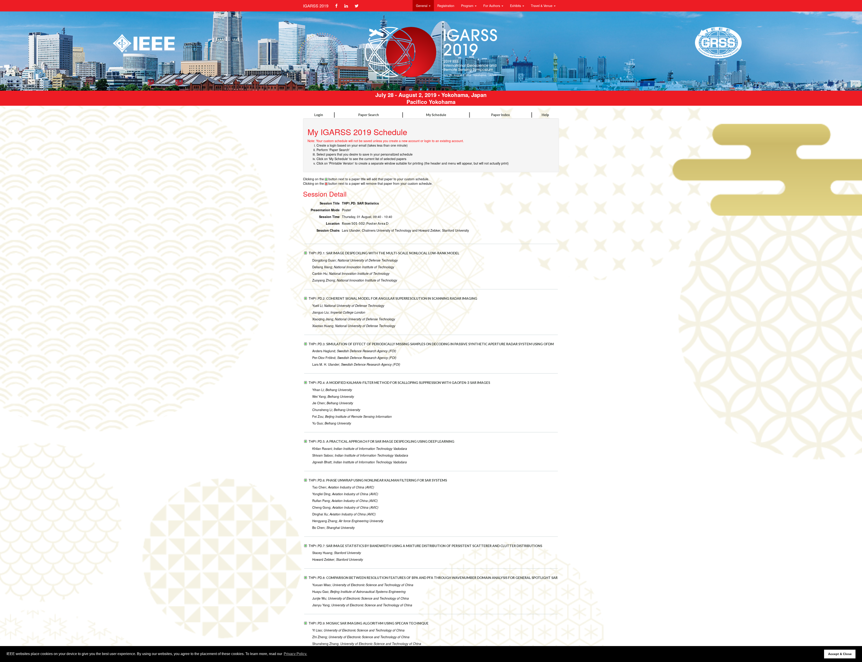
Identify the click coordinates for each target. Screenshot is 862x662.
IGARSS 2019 (315, 6)
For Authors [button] (492, 5)
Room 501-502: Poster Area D (365, 223)
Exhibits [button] (516, 5)
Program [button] (467, 5)
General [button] (422, 5)
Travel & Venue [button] (542, 5)
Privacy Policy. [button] (295, 654)
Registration (445, 5)
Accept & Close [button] (840, 654)
